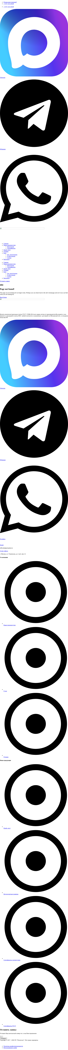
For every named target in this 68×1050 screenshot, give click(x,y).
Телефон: (2, 539)
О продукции (11, 256)
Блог (5, 253)
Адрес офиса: (4, 551)
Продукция (10, 246)
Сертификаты (11, 248)
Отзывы (6, 251)
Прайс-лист (7, 250)
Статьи (9, 258)
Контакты (6, 259)
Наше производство (10, 245)
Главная (6, 243)
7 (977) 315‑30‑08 (5, 542)
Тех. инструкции (12, 254)
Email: (2, 545)
